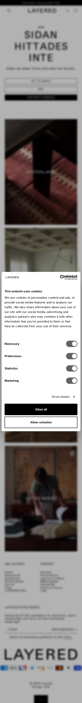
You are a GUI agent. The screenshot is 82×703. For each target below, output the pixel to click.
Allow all (41, 409)
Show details (61, 396)
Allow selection (41, 422)
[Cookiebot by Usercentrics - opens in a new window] (60, 277)
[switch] (71, 356)
